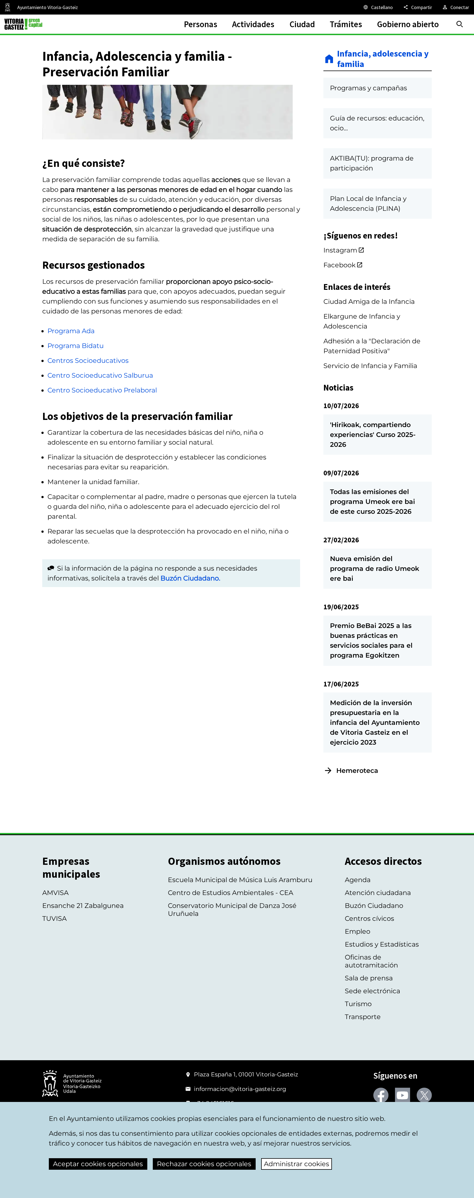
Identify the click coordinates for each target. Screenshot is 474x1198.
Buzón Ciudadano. (190, 578)
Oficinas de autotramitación (371, 961)
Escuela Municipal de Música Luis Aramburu (240, 880)
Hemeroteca (357, 771)
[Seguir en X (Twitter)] (424, 1095)
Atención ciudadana (378, 893)
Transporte (363, 1017)
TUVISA (54, 918)
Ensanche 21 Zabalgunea (83, 906)
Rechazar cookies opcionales (204, 1164)
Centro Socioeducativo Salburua (100, 375)
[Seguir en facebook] (380, 1095)
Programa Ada (71, 331)
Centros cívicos (369, 918)
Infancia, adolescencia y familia (383, 58)
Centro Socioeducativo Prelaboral (102, 390)
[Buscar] (460, 24)
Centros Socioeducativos (88, 360)
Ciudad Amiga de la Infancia (369, 301)
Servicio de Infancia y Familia (370, 366)
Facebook (339, 265)
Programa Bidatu (75, 346)
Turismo (358, 1004)
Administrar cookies (296, 1164)
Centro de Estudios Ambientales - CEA (230, 893)
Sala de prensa (369, 978)
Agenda (358, 880)
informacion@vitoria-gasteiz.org (240, 1088)
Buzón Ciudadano (374, 906)
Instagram (340, 250)
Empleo (357, 931)
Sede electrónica (372, 991)
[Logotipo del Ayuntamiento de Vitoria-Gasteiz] (71, 1084)
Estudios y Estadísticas (382, 944)
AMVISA (55, 893)
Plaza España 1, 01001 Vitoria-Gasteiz (246, 1074)
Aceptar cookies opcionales (98, 1164)
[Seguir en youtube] (402, 1095)
